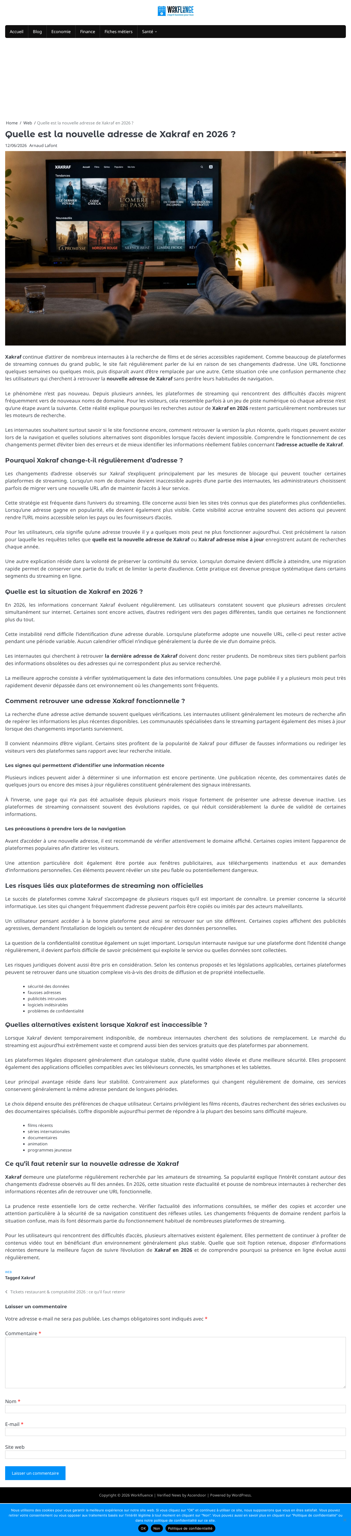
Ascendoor (196, 1495)
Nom (12, 1401)
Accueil (16, 31)
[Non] (344, 1519)
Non (156, 1528)
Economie (61, 31)
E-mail (14, 1424)
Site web (15, 1447)
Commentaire (23, 1333)
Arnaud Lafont (43, 145)
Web (8, 1272)
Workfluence (142, 1495)
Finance (87, 31)
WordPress (241, 1495)
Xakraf (28, 1278)
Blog (37, 31)
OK (143, 1528)
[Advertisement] (175, 79)
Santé (147, 31)
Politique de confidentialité (190, 1528)
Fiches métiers (119, 31)
